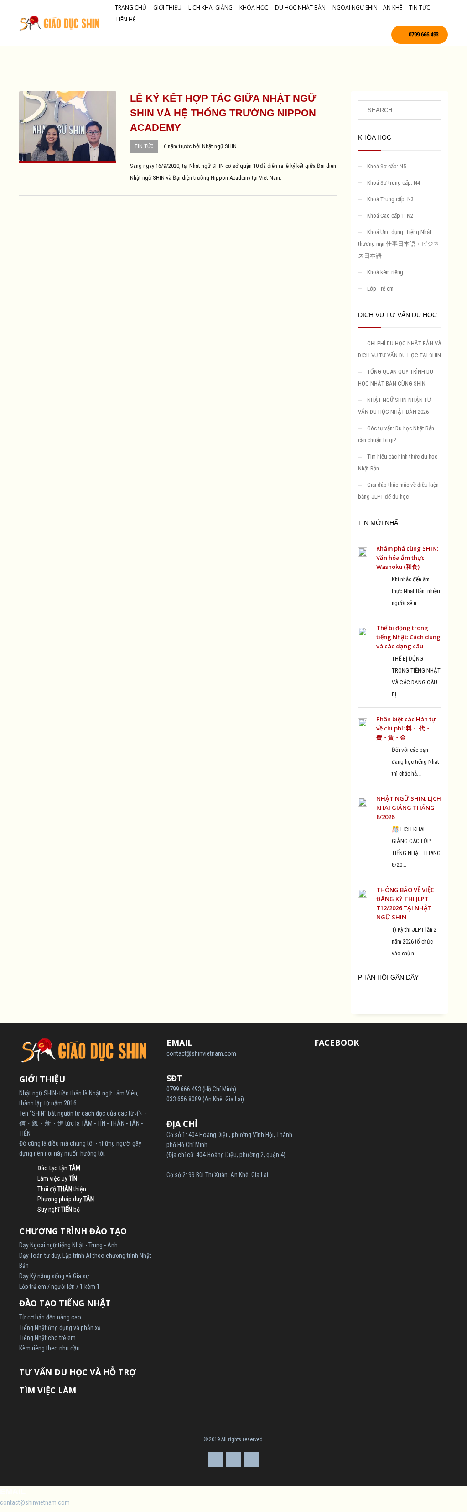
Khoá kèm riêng (385, 272)
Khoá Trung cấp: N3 (390, 199)
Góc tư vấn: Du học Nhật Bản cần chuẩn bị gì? (396, 434)
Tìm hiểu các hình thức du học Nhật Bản (397, 462)
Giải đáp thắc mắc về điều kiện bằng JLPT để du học (398, 490)
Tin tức (144, 146)
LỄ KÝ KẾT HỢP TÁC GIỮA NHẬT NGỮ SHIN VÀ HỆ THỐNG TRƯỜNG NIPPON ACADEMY (223, 113)
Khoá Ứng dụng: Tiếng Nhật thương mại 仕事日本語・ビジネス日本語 (398, 244)
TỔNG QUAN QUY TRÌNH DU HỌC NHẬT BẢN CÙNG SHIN (395, 377)
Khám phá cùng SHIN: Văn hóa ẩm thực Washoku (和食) (407, 557)
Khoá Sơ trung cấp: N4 (393, 182)
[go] (430, 110)
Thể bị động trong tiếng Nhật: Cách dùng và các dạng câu (408, 637)
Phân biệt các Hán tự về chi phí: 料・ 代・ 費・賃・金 (406, 728)
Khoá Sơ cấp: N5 (386, 166)
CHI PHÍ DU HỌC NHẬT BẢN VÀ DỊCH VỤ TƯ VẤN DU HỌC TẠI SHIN (399, 349)
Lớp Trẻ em (380, 288)
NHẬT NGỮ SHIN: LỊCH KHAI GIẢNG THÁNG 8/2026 (408, 807)
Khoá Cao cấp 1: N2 (390, 215)
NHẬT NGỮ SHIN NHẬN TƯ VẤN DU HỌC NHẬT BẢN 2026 (394, 405)
